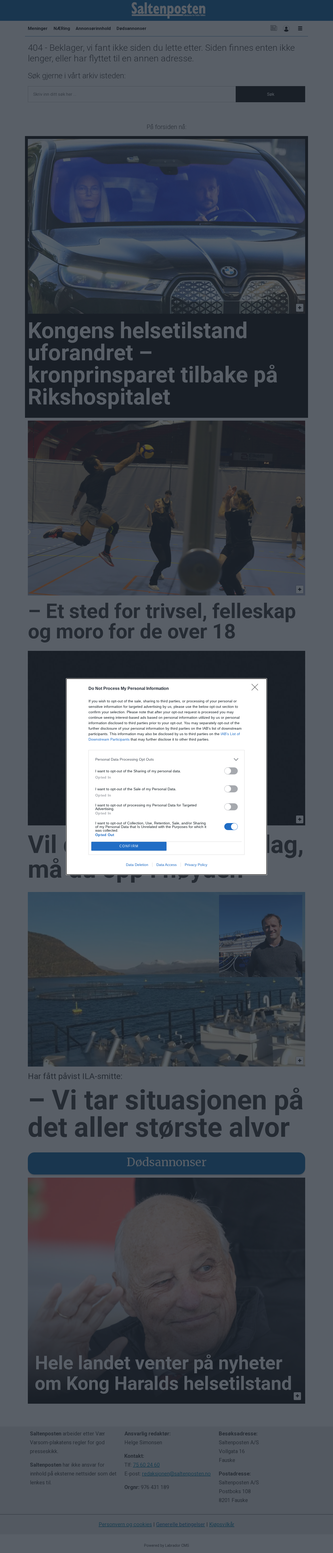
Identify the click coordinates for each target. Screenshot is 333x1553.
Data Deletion (137, 865)
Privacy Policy (196, 865)
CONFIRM (129, 846)
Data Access (166, 865)
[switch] (231, 770)
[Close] (256, 689)
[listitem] (166, 759)
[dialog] (166, 777)
